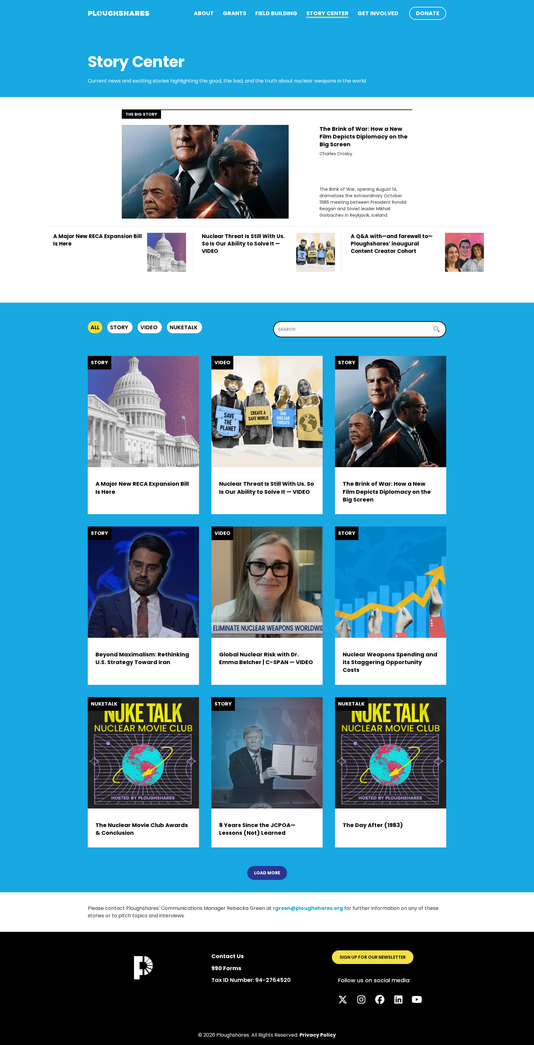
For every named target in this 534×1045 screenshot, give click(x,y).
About (204, 13)
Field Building (276, 13)
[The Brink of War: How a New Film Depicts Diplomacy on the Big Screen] (205, 171)
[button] (342, 999)
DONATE (427, 13)
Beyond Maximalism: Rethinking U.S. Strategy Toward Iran (142, 658)
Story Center (327, 13)
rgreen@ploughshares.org (308, 908)
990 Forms (226, 968)
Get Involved (378, 13)
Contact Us (227, 956)
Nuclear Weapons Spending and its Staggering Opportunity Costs (390, 662)
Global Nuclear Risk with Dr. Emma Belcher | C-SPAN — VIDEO (266, 658)
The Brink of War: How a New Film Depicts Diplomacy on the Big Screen (364, 136)
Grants (234, 13)
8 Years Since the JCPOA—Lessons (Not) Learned (257, 829)
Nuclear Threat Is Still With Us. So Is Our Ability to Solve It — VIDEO (266, 487)
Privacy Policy (317, 1035)
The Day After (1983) (373, 825)
